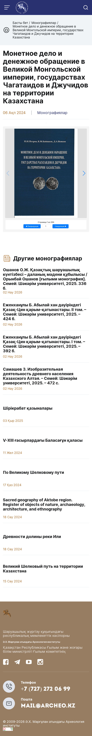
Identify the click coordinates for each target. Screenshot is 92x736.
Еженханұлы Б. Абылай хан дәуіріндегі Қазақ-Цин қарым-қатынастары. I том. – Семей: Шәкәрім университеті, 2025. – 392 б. (44, 344)
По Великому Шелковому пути (33, 472)
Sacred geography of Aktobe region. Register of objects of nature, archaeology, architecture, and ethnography (44, 504)
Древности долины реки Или (32, 536)
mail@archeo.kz (48, 706)
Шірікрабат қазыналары (27, 408)
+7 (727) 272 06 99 (45, 689)
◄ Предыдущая (32, 226)
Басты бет (21, 23)
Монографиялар (44, 23)
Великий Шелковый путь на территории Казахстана (43, 568)
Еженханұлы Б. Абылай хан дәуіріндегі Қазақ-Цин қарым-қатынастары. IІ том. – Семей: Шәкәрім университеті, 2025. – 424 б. (44, 311)
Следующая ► (60, 226)
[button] (84, 173)
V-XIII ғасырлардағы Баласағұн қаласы (43, 440)
